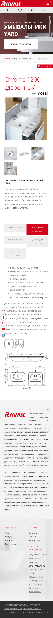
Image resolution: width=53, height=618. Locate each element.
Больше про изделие (21, 44)
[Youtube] (3, 329)
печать (44, 59)
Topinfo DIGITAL (42, 612)
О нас (7, 533)
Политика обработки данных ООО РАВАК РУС (22, 609)
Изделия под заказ (12, 544)
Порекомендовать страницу (16, 605)
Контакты (33, 533)
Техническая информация (38, 229)
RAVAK (11, 3)
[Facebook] (3, 317)
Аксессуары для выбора (15, 253)
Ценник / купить (15, 239)
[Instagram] (3, 311)
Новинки (8, 540)
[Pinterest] (3, 323)
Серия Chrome (15, 228)
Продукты (16, 59)
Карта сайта (35, 605)
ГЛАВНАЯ (7, 59)
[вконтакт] (3, 335)
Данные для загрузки (37, 241)
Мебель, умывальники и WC (33, 59)
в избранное (46, 66)
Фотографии (34, 540)
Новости (33, 536)
